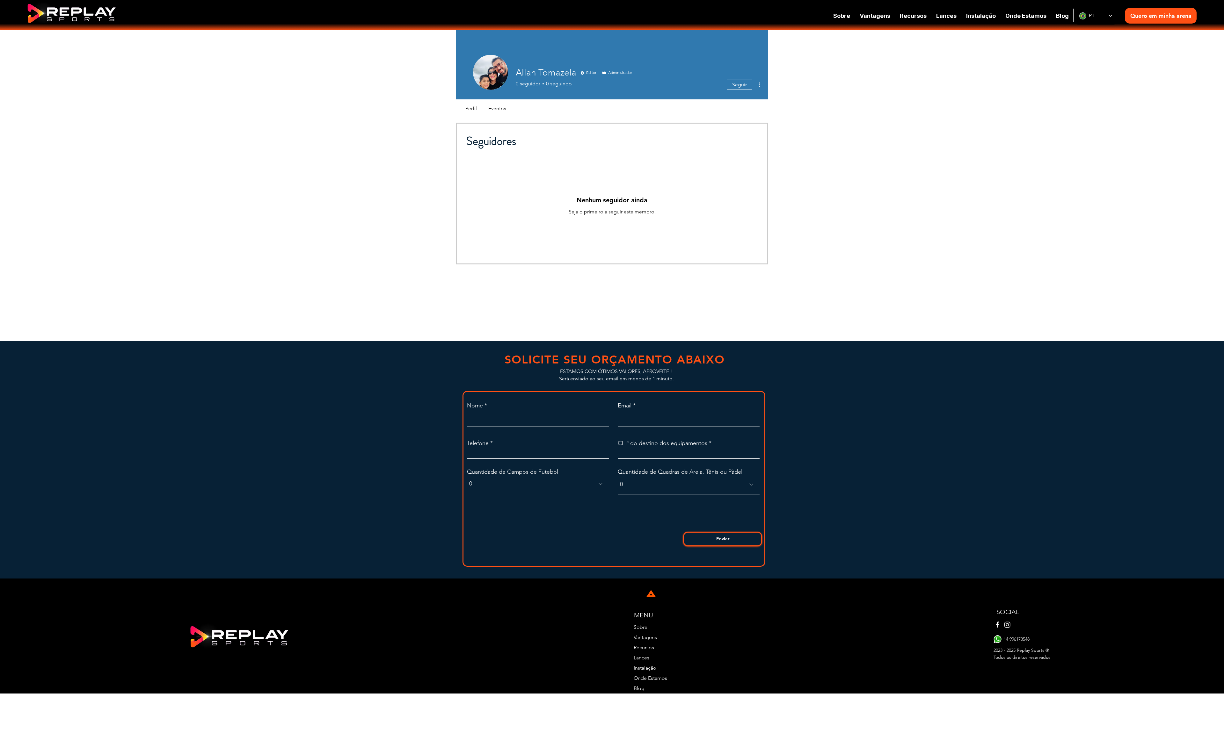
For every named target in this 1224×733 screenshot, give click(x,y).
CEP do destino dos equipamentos (662, 443)
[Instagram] (1007, 625)
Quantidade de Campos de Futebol (512, 472)
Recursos (644, 647)
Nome (475, 405)
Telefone (478, 443)
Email (624, 405)
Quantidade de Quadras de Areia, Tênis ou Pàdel (680, 472)
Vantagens (645, 637)
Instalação (645, 668)
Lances (641, 658)
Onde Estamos (650, 678)
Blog (639, 688)
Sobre (640, 627)
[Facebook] (998, 625)
